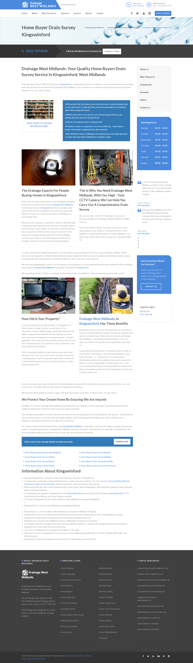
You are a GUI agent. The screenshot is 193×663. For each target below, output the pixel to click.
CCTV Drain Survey (69, 603)
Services (65, 13)
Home (24, 13)
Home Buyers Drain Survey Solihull (39, 457)
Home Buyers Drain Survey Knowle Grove (98, 466)
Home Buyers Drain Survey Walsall (95, 452)
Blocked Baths (106, 568)
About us (144, 69)
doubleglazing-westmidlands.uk (151, 585)
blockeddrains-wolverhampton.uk (152, 612)
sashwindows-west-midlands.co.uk (153, 568)
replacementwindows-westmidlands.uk (147, 599)
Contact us (145, 107)
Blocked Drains (106, 574)
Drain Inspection (116, 493)
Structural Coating (69, 626)
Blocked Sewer (106, 580)
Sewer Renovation (107, 626)
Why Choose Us (49, 13)
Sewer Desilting (114, 481)
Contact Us (121, 442)
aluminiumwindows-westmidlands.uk (153, 580)
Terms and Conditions (76, 656)
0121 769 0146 (138, 6)
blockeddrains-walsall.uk (148, 623)
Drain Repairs (66, 591)
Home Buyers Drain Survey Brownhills (97, 461)
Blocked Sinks (105, 585)
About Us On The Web (36, 659)
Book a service (163, 13)
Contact (99, 13)
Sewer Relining (106, 615)
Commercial (145, 85)
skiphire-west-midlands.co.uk (150, 574)
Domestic (144, 92)
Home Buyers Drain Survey (72, 615)
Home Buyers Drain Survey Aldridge (96, 457)
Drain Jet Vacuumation (45, 484)
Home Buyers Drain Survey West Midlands (43, 452)
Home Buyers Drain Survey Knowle (40, 466)
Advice (88, 13)
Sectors (77, 13)
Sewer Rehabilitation (108, 632)
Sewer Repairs (106, 620)
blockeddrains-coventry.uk (149, 618)
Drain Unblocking (74, 493)
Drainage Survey (68, 609)
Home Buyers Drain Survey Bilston (39, 461)
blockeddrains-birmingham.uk (150, 606)
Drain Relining (67, 585)
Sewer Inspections (108, 603)
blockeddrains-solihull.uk (148, 629)
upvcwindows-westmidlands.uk (151, 591)
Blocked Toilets (106, 591)
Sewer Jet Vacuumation (110, 609)
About (34, 13)
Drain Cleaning (67, 568)
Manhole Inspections (70, 620)
